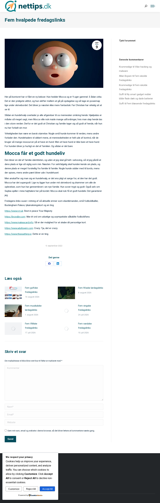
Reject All (31, 489)
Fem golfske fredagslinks (31, 289)
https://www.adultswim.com (19, 228)
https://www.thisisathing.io (18, 234)
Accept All (47, 489)
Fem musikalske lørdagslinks (33, 307)
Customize (13, 489)
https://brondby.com (15, 216)
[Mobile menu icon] (152, 6)
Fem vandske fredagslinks (85, 325)
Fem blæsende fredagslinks (141, 103)
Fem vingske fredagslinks (84, 307)
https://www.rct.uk (14, 211)
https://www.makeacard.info (19, 222)
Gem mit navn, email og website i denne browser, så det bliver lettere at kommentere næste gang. (51, 431)
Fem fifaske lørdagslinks (90, 287)
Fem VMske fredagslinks (31, 325)
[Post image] (13, 293)
